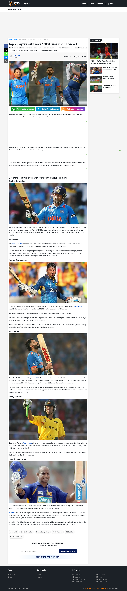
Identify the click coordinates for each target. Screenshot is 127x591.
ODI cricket (69, 532)
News (84, 4)
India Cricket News (14, 9)
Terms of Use (103, 582)
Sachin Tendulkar (16, 244)
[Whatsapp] (6, 53)
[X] (6, 50)
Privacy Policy (103, 579)
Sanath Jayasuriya (16, 536)
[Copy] (6, 61)
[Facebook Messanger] (6, 57)
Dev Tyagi (17, 55)
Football (100, 4)
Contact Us (78, 575)
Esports (110, 4)
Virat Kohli (34, 378)
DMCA (100, 577)
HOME (11, 39)
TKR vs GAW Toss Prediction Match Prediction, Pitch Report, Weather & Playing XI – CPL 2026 (104, 62)
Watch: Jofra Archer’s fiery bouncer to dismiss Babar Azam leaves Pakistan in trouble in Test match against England (110, 78)
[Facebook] (6, 46)
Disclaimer (102, 575)
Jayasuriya (12, 513)
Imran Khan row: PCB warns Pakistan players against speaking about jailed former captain (110, 87)
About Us (77, 577)
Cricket (92, 4)
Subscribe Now (68, 551)
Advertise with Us (80, 579)
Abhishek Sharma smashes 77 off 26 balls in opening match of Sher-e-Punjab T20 (110, 69)
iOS (11, 577)
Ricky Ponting (27, 443)
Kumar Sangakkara (42, 532)
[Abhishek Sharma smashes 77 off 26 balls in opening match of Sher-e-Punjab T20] (96, 70)
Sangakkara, (78, 306)
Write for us (78, 582)
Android (12, 575)
